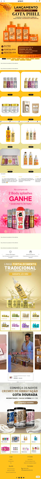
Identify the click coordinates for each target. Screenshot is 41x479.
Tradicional (13, 58)
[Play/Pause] (9, 371)
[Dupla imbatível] (10, 134)
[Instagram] (19, 478)
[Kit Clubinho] (31, 159)
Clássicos (4, 58)
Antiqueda (18, 58)
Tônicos (23, 58)
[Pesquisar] (4, 1)
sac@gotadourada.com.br (28, 470)
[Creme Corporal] (31, 82)
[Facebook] (17, 478)
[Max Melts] (31, 106)
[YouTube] (24, 478)
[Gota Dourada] (20, 284)
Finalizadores (37, 58)
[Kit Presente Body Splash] (10, 159)
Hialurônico (27, 58)
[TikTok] (21, 478)
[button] (3, 357)
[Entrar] (36, 1)
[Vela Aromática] (10, 106)
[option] (20, 30)
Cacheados (32, 58)
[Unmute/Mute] (5, 371)
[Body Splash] (10, 82)
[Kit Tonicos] (31, 134)
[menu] (1, 1)
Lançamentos (8, 58)
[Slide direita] (39, 254)
